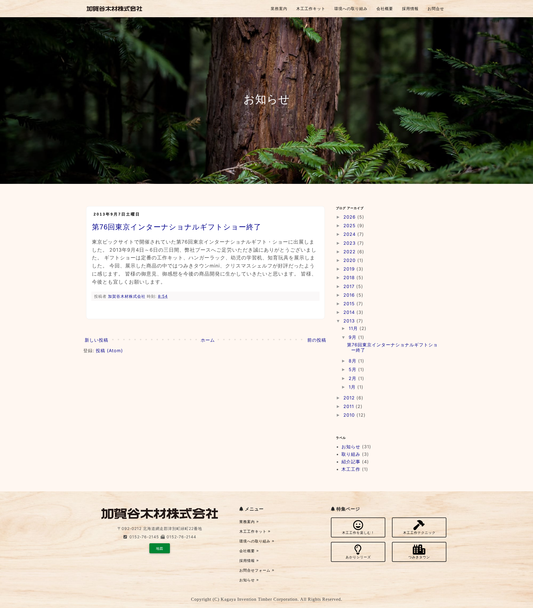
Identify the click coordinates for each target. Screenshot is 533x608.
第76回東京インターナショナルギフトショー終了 (176, 227)
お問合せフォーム (255, 570)
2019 (349, 269)
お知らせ (350, 446)
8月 (353, 361)
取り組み (350, 454)
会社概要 (384, 8)
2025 (350, 225)
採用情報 (410, 8)
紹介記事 (350, 461)
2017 (349, 286)
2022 (350, 251)
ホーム (208, 340)
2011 (349, 406)
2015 (349, 303)
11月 (354, 328)
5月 (353, 369)
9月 (353, 337)
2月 (353, 378)
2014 (349, 312)
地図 (159, 548)
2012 (349, 398)
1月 (353, 387)
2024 (350, 234)
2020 (350, 260)
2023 (350, 243)
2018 (349, 277)
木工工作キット (310, 8)
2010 (349, 415)
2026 (350, 217)
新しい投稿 (96, 340)
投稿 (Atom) (109, 350)
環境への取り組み (351, 8)
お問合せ (436, 8)
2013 (349, 321)
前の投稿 (316, 340)
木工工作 (350, 469)
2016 (349, 295)
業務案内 (279, 8)
